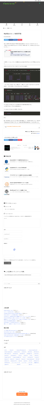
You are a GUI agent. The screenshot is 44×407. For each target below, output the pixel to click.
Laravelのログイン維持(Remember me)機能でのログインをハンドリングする (17, 316)
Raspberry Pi (14, 360)
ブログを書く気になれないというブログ (10, 336)
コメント (5, 218)
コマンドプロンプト (16, 362)
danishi (38, 133)
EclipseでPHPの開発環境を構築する (10, 320)
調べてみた (10, 28)
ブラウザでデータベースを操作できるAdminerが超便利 (21, 175)
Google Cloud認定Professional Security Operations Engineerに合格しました (17, 333)
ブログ (30, 362)
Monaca (7, 359)
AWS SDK (15, 353)
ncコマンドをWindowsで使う (9, 311)
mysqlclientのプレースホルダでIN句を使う (18, 167)
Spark (25, 360)
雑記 (30, 364)
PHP (37, 359)
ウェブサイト (6, 238)
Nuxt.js (23, 359)
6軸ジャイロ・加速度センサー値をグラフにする (12, 323)
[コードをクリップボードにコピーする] (39, 71)
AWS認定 (29, 353)
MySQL (33, 131)
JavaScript (30, 357)
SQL (30, 360)
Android (24, 351)
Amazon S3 (17, 351)
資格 (18, 364)
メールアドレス (7, 234)
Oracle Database (30, 359)
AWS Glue (36, 351)
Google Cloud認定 (17, 357)
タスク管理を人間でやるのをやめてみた (10, 330)
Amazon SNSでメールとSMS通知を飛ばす (11, 314)
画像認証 (5, 243)
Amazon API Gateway (21, 350)
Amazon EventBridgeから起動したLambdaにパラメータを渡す (14, 317)
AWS (30, 351)
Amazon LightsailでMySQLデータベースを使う (19, 182)
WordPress (7, 362)
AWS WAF (22, 353)
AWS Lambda (8, 353)
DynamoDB (13, 355)
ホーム (5, 28)
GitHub (36, 355)
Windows (36, 360)
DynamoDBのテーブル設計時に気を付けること (19, 160)
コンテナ (24, 362)
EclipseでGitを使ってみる (8, 310)
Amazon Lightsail (8, 351)
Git (31, 355)
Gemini (26, 355)
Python (7, 360)
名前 (5, 229)
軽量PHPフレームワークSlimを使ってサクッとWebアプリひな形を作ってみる (17, 319)
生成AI (6, 364)
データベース (37, 131)
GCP (20, 355)
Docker (6, 355)
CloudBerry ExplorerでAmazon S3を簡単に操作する (13, 313)
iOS (24, 357)
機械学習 (36, 362)
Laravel (37, 357)
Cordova (36, 353)
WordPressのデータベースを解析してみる (18, 190)
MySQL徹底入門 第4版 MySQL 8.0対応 (14, 126)
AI (6, 350)
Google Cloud (8, 357)
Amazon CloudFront (33, 350)
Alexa (11, 350)
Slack (20, 360)
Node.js (18, 359)
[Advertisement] (22, 15)
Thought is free (28, 404)
